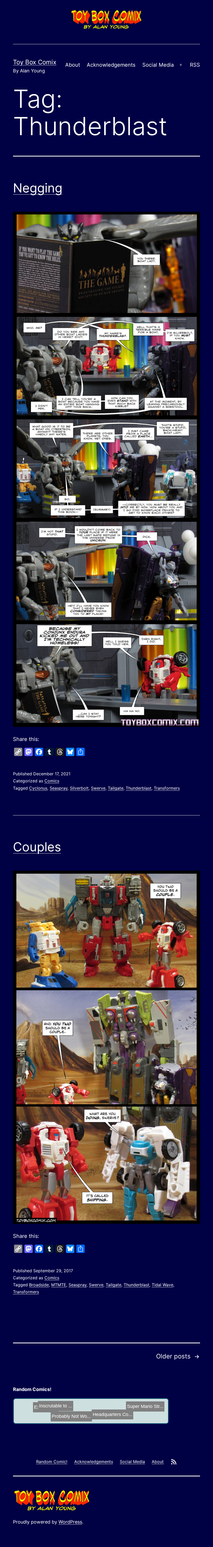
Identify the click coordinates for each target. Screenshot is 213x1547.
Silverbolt (79, 788)
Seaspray (59, 788)
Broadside (39, 1284)
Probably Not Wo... (103, 1411)
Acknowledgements (111, 65)
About (72, 65)
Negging (37, 188)
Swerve (98, 788)
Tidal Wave (162, 1284)
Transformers (167, 788)
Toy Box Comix (34, 62)
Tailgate (115, 788)
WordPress (70, 1522)
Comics (51, 780)
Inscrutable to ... (138, 1412)
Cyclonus (38, 788)
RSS (195, 65)
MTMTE (58, 1284)
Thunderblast (138, 788)
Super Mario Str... (75, 1414)
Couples (37, 846)
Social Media (158, 65)
